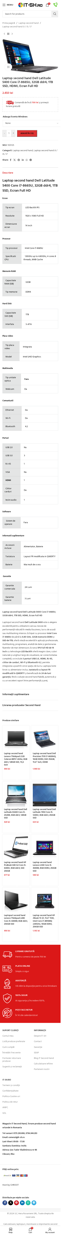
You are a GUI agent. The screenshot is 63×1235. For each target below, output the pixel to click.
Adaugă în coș (27, 133)
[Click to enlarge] (8, 67)
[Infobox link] (55, 5)
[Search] (54, 14)
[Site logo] (30, 5)
